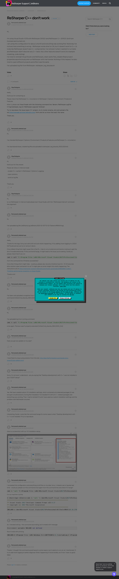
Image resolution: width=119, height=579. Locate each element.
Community (96, 3)
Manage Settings (64, 298)
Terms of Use (69, 292)
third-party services (47, 293)
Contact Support (84, 3)
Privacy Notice (55, 292)
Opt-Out (72, 294)
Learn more (63, 286)
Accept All (53, 298)
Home (8, 3)
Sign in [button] (104, 3)
